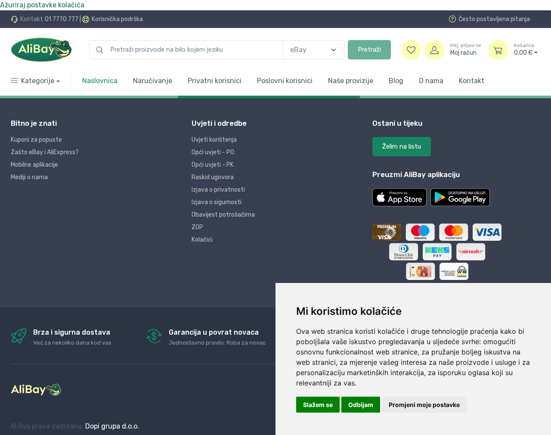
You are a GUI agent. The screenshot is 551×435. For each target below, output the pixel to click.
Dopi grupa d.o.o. (112, 426)
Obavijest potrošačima (223, 214)
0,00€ (524, 50)
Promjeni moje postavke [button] (424, 404)
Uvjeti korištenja (214, 139)
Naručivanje (152, 81)
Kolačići (202, 239)
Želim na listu (401, 146)
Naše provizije (350, 81)
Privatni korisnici (214, 81)
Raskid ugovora (213, 177)
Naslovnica (100, 81)
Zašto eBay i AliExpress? (45, 152)
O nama (431, 81)
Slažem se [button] (318, 404)
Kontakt (471, 81)
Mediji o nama (29, 177)
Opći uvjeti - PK (213, 164)
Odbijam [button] (360, 404)
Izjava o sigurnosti (216, 202)
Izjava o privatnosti (218, 189)
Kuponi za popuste (36, 139)
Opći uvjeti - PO (213, 152)
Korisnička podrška (117, 19)
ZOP (197, 227)
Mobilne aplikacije (34, 164)
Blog (396, 81)
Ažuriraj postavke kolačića (42, 5)
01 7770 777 (61, 19)
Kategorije (37, 81)
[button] (399, 197)
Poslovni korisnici (285, 81)
